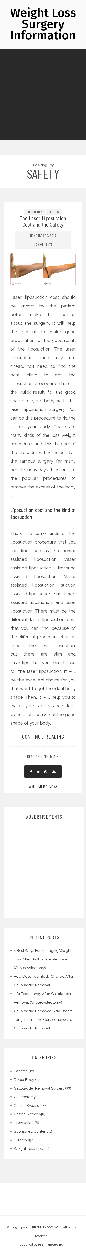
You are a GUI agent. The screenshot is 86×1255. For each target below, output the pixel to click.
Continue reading (43, 736)
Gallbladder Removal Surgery (39, 1088)
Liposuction (35, 211)
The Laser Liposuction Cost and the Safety (43, 221)
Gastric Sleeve (26, 1114)
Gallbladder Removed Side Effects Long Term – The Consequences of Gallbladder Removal (44, 1019)
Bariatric (21, 1071)
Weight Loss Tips (28, 1149)
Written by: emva (43, 786)
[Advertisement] (43, 95)
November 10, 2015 (43, 235)
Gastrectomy (25, 1097)
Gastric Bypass (26, 1105)
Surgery (54, 211)
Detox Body (24, 1080)
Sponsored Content (31, 1131)
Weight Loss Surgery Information (43, 24)
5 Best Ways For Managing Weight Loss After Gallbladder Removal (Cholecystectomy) (42, 959)
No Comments (43, 244)
